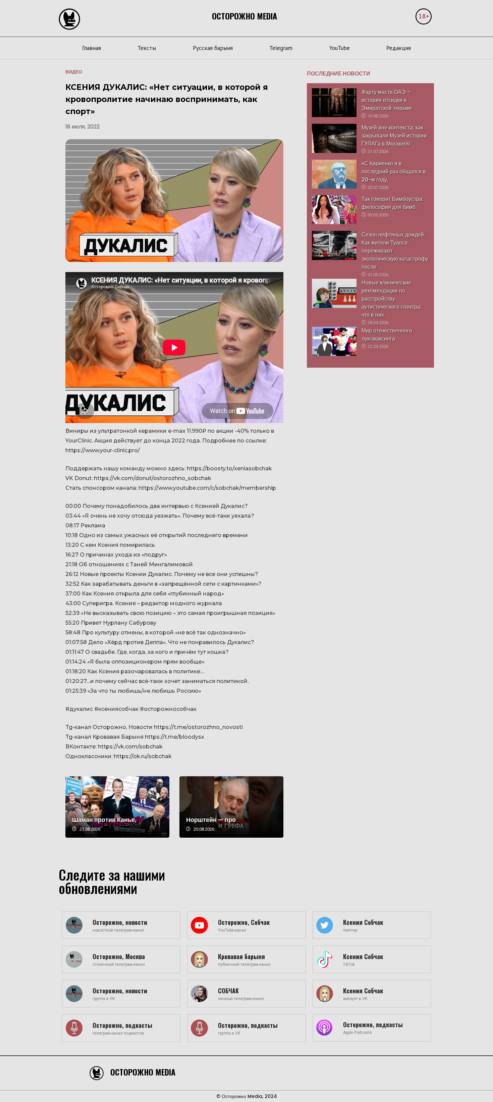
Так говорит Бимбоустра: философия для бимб (393, 203)
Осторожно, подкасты (122, 1025)
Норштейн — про (211, 820)
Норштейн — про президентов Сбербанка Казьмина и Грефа (231, 807)
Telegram (280, 48)
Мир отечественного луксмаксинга (387, 335)
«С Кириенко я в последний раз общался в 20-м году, (394, 171)
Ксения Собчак (363, 922)
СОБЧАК (228, 990)
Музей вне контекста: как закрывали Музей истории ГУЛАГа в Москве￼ (394, 136)
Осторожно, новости (120, 922)
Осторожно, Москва (119, 956)
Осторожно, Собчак (244, 922)
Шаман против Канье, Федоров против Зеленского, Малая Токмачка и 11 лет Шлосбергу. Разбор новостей (117, 807)
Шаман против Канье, (104, 820)
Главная (91, 48)
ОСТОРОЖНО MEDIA (244, 16)
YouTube (339, 48)
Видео (73, 71)
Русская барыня (213, 48)
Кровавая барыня (241, 956)
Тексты (147, 48)
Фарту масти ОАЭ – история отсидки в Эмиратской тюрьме (387, 100)
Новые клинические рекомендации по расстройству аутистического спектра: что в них (392, 299)
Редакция (398, 48)
